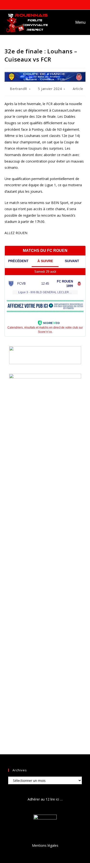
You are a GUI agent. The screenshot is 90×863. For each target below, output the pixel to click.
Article (78, 88)
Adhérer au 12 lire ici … (45, 799)
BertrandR (18, 88)
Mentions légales (45, 845)
